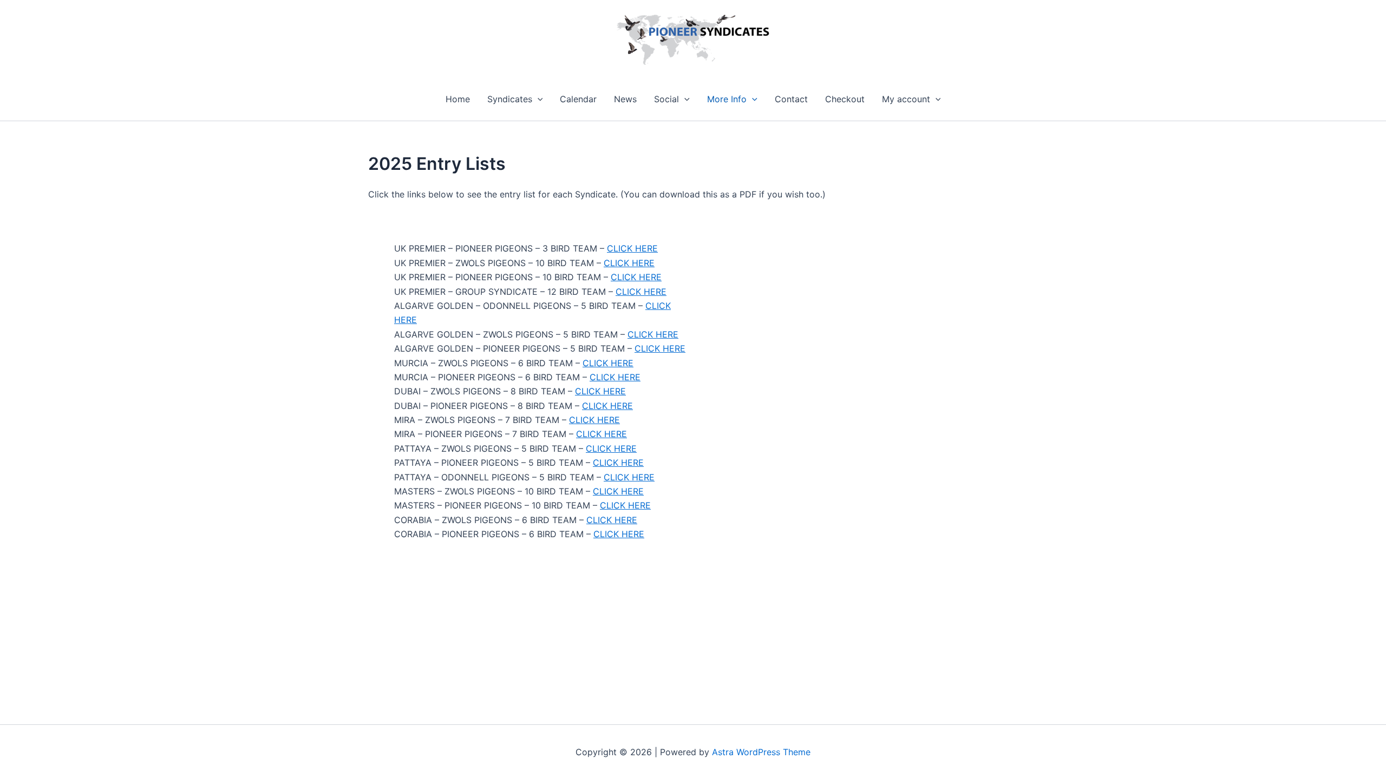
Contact (791, 99)
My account (906, 99)
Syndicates (509, 99)
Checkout (845, 99)
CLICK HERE (632, 248)
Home (458, 99)
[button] (537, 99)
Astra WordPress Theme (761, 752)
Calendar (578, 99)
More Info (727, 99)
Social (666, 99)
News (625, 99)
